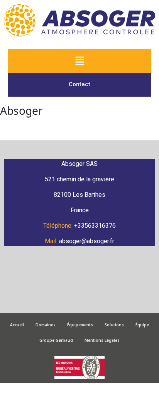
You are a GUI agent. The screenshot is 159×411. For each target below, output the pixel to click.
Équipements (80, 324)
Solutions (114, 324)
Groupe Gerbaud (56, 340)
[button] (79, 61)
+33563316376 (95, 225)
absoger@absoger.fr (86, 241)
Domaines (46, 324)
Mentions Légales (102, 340)
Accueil (17, 324)
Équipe (142, 324)
